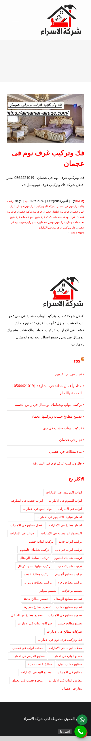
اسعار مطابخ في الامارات (65, 525)
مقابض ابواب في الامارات (65, 680)
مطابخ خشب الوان (70, 664)
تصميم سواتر (48, 590)
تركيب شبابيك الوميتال (34, 558)
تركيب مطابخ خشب (36, 574)
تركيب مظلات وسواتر (38, 582)
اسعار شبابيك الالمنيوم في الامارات (59, 517)
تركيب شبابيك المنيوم (68, 558)
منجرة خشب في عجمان (27, 680)
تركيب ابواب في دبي (68, 549)
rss (77, 361)
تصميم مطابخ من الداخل (27, 615)
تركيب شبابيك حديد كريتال (34, 566)
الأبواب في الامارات (22, 533)
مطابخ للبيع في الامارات (36, 672)
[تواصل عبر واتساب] (82, 719)
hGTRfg (79, 201)
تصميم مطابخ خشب (69, 607)
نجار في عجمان (70, 439)
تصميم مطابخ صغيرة (37, 607)
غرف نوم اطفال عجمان (56, 211)
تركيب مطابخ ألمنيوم (68, 574)
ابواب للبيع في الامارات (38, 509)
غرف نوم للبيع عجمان (33, 217)
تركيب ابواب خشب (40, 541)
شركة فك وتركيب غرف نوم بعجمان (35, 206)
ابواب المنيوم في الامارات (65, 500)
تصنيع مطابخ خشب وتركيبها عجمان (56, 416)
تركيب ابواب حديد (70, 541)
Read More (77, 233)
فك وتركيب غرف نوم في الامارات (57, 227)
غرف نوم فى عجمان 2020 (60, 217)
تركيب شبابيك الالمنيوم (34, 549)
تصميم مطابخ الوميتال (68, 599)
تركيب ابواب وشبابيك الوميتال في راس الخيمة (48, 404)
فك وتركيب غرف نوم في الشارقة (57, 463)
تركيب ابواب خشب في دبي (62, 428)
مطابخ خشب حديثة (40, 664)
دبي (27, 201)
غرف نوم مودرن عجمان (52, 222)
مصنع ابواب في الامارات (66, 656)
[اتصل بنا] (80, 732)
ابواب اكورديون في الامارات (64, 492)
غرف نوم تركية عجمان (30, 211)
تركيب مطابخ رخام (70, 582)
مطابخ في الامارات (69, 672)
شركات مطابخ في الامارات (64, 631)
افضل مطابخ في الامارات (26, 525)
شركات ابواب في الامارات (35, 623)
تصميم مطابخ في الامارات (65, 615)
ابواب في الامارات (70, 509)
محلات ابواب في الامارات (65, 648)
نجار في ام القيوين (68, 374)
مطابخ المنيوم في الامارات (28, 656)
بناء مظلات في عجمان (65, 451)
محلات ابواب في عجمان (27, 648)
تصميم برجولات (72, 590)
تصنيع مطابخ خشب (70, 623)
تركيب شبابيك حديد (69, 566)
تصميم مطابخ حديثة (35, 599)
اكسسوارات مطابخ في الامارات (61, 533)
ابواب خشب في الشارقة (27, 500)
